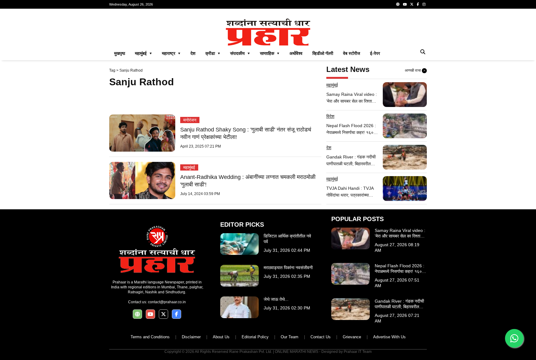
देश (192, 53)
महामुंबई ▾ (143, 53)
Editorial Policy (255, 337)
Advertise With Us (389, 337)
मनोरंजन (189, 120)
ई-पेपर (375, 53)
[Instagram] (424, 4)
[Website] (398, 4)
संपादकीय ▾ (240, 53)
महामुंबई (189, 167)
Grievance (352, 337)
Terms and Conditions (150, 337)
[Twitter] (411, 4)
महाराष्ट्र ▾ (171, 53)
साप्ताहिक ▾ (269, 53)
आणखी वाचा (415, 70)
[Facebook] (418, 4)
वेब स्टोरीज (351, 53)
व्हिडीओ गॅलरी (322, 53)
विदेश (330, 116)
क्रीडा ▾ (212, 53)
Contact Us (320, 337)
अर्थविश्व (295, 53)
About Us (221, 337)
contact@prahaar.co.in (167, 302)
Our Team (289, 337)
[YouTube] (405, 4)
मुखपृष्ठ (119, 53)
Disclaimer (191, 337)
